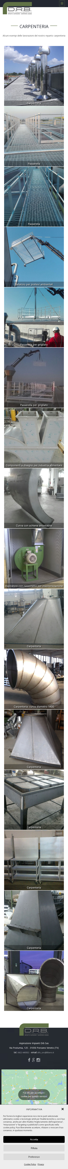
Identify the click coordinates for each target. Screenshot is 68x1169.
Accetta (34, 1139)
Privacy (41, 1164)
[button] (63, 1109)
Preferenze (34, 1157)
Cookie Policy (30, 1164)
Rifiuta (34, 1148)
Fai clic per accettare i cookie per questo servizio (34, 1094)
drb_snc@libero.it (45, 1052)
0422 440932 (23, 1052)
